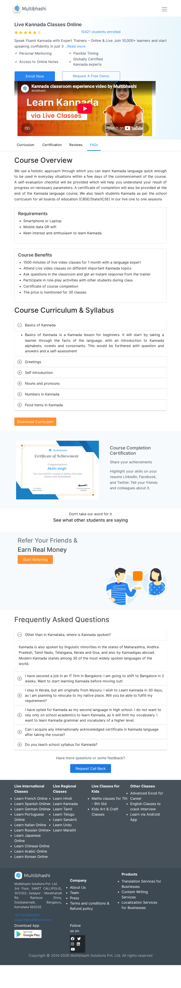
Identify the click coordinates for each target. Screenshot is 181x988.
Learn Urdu (62, 825)
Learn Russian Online (31, 830)
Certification (52, 145)
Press (74, 898)
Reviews (76, 145)
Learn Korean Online (31, 856)
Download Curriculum (35, 421)
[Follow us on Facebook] (72, 938)
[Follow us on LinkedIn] (78, 944)
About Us (78, 887)
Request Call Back (90, 768)
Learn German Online (31, 809)
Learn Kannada (65, 803)
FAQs (94, 145)
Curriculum (25, 145)
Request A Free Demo (91, 76)
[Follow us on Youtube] (73, 949)
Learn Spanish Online (31, 803)
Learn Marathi (64, 830)
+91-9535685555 (27, 915)
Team (74, 892)
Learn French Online (30, 798)
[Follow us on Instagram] (72, 944)
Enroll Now (35, 76)
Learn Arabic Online (30, 851)
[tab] (90, 325)
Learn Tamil (62, 809)
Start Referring (35, 559)
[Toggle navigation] (164, 9)
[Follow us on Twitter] (79, 938)
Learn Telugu (63, 814)
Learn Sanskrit (65, 819)
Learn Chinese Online (31, 846)
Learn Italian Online (30, 825)
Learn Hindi (62, 798)
